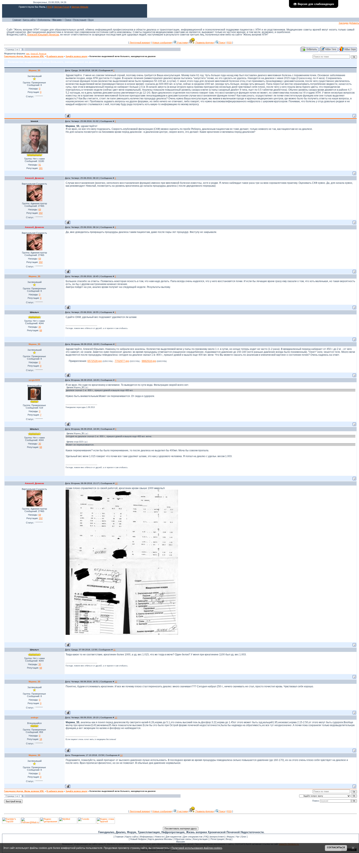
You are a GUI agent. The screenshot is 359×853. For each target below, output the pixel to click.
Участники (182, 42)
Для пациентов (173, 836)
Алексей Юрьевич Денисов (43, 34)
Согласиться (336, 847)
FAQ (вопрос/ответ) (214, 836)
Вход (90, 19)
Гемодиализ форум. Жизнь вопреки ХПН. (24, 56)
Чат (238, 836)
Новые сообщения (162, 42)
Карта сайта (29, 19)
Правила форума (204, 42)
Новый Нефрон (138, 839)
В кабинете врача (55, 56)
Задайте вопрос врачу (76, 56)
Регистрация (79, 19)
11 (114, 650)
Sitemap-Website (79, 7)
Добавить (354, 23)
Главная (16, 19)
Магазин (180, 841)
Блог (243, 836)
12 (116, 681)
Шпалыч (34, 312)
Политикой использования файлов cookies (196, 848)
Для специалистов (192, 836)
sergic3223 (34, 380)
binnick (34, 121)
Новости (159, 836)
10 (116, 483)
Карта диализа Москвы (160, 839)
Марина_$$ (34, 70)
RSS (49, 7)
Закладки (343, 23)
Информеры (43, 19)
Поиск (68, 19)
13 (116, 717)
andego (34, 717)
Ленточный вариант (140, 42)
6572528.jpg (94, 361)
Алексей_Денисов (38, 54)
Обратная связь (182, 839)
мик (27, 54)
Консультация (200, 839)
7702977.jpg (122, 361)
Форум (230, 836)
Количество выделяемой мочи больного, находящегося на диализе (123, 56)
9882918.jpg (149, 361)
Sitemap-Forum (61, 7)
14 (121, 755)
